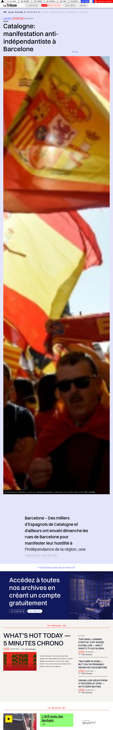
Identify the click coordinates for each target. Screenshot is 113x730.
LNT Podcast (51, 1)
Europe (5, 21)
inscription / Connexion (105, 1)
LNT (76, 52)
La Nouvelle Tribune (10, 5)
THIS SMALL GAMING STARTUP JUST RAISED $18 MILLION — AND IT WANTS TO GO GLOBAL (91, 644)
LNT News (13, 1)
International (31, 12)
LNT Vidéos (38, 1)
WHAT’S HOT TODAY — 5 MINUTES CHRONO (37, 639)
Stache (6, 649)
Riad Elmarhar (30, 649)
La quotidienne (32, 5)
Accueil (11, 12)
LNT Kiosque (25, 1)
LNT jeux (63, 1)
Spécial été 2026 (51, 5)
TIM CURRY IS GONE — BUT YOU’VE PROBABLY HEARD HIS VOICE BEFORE (92, 664)
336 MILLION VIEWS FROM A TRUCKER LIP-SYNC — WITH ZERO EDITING (92, 683)
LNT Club (85, 1)
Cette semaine (70, 5)
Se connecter (16, 611)
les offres (33, 611)
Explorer (83, 5)
